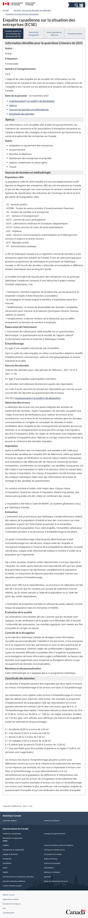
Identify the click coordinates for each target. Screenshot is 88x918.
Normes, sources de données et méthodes (32, 10)
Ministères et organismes (12, 838)
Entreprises (7, 859)
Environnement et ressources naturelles (18, 877)
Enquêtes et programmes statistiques (22, 14)
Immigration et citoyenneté (13, 850)
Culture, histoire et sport (12, 886)
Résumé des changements (33, 33)
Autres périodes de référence (54, 33)
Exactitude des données (21, 113)
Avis (4, 908)
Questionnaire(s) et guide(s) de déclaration (32, 101)
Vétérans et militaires (52, 872)
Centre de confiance (51, 820)
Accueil (6, 10)
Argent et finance (50, 859)
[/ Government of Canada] (19, 4)
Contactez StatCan (10, 820)
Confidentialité (8, 913)
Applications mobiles (11, 899)
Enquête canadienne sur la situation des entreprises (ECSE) (13, 33)
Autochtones (49, 868)
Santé (5, 868)
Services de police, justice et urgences (58, 845)
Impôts (5, 872)
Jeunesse (47, 877)
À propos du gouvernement (54, 834)
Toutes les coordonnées (12, 834)
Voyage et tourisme (10, 854)
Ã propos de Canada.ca (12, 904)
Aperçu (13, 105)
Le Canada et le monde (53, 854)
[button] (77, 5)
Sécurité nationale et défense (14, 881)
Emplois (6, 845)
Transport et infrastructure (54, 850)
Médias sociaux (9, 895)
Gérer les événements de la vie (56, 881)
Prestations (7, 863)
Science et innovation (52, 863)
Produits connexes (75, 33)
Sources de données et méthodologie (29, 109)
